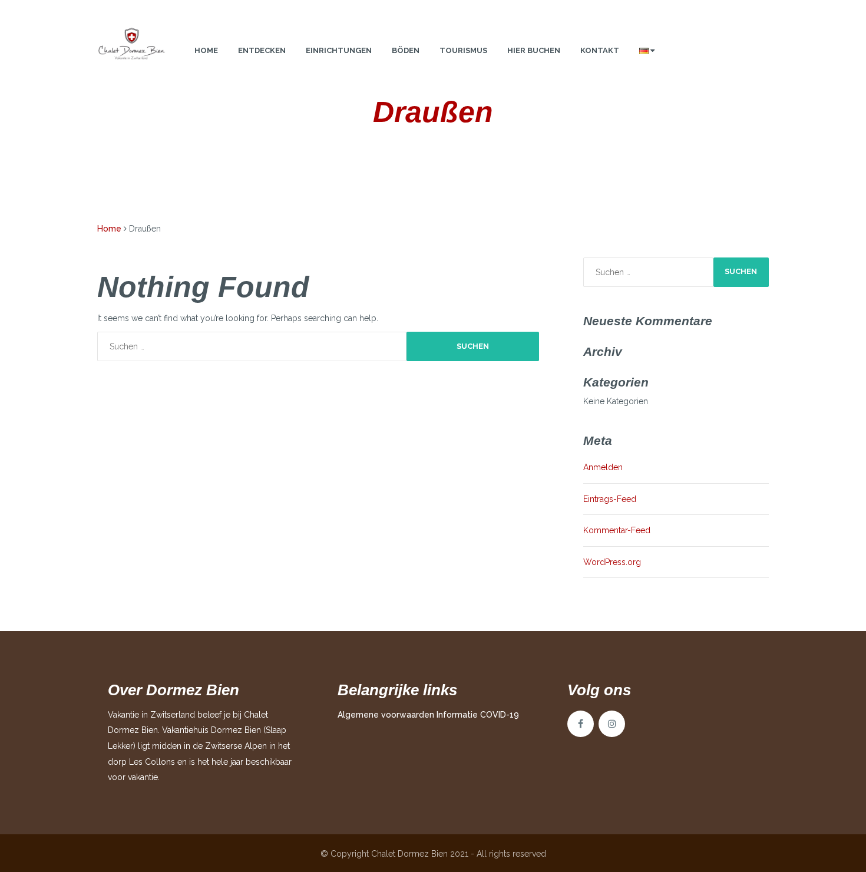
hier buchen (533, 50)
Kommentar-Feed (616, 530)
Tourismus (463, 50)
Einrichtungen (339, 50)
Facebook (580, 724)
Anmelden (603, 467)
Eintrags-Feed (609, 499)
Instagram (612, 724)
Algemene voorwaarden (386, 714)
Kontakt (599, 50)
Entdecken (262, 50)
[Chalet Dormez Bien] (131, 44)
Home (206, 50)
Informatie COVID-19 (478, 714)
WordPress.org (612, 562)
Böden (405, 50)
